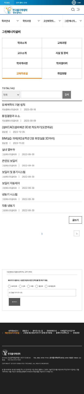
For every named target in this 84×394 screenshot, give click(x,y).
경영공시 (25, 331)
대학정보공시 (13, 331)
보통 (32, 286)
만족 (23, 286)
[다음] (77, 233)
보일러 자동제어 (11, 183)
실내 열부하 (8, 149)
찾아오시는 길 (38, 331)
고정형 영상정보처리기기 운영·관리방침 (37, 333)
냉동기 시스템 (9, 194)
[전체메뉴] (78, 9)
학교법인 (7, 3)
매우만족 (14, 286)
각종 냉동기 (8, 205)
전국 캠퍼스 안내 (21, 3)
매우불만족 (51, 286)
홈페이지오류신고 (62, 333)
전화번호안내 (51, 331)
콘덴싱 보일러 (9, 160)
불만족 (41, 286)
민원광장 (76, 333)
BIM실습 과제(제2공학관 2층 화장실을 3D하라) (28, 138)
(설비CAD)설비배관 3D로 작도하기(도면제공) (27, 127)
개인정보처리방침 (12, 333)
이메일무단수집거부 (67, 331)
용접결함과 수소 (11, 116)
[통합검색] (73, 9)
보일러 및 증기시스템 (13, 172)
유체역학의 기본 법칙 (13, 104)
